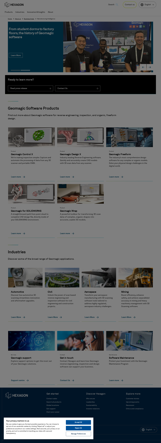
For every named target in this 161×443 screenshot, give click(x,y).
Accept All (78, 422)
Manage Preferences (78, 434)
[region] (48, 428)
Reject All (78, 428)
